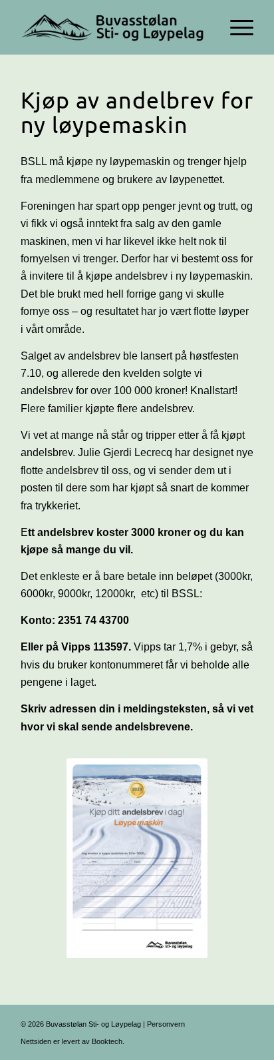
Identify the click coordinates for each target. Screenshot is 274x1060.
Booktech (107, 1041)
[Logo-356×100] (114, 27)
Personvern (166, 1024)
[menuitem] (235, 27)
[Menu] (235, 27)
